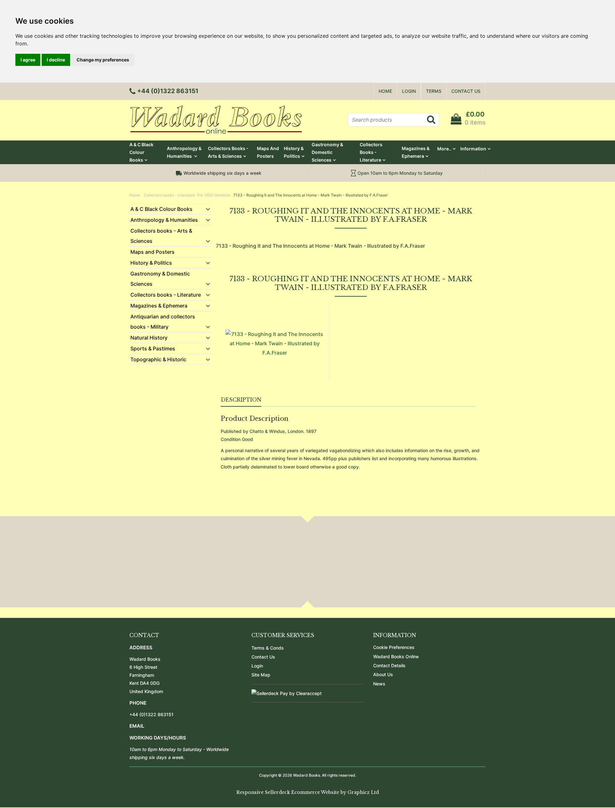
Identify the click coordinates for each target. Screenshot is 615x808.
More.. (444, 148)
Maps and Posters (268, 152)
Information (473, 148)
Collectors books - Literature (371, 152)
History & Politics (294, 152)
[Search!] (431, 119)
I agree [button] (27, 59)
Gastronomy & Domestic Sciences (327, 152)
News (379, 683)
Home (385, 91)
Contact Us (465, 91)
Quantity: (343, 352)
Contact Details (389, 665)
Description (241, 399)
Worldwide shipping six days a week (221, 173)
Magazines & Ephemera (416, 152)
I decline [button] (56, 59)
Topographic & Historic (158, 359)
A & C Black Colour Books (141, 152)
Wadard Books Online (396, 656)
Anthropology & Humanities (184, 152)
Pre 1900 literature (213, 195)
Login (409, 91)
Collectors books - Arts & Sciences (228, 152)
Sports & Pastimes (152, 348)
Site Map (260, 674)
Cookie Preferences (393, 647)
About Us (383, 674)
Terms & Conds (267, 648)
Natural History (149, 337)
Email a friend (461, 341)
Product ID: (345, 327)
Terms (433, 91)
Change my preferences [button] (103, 59)
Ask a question (356, 341)
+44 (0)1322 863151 (151, 714)
